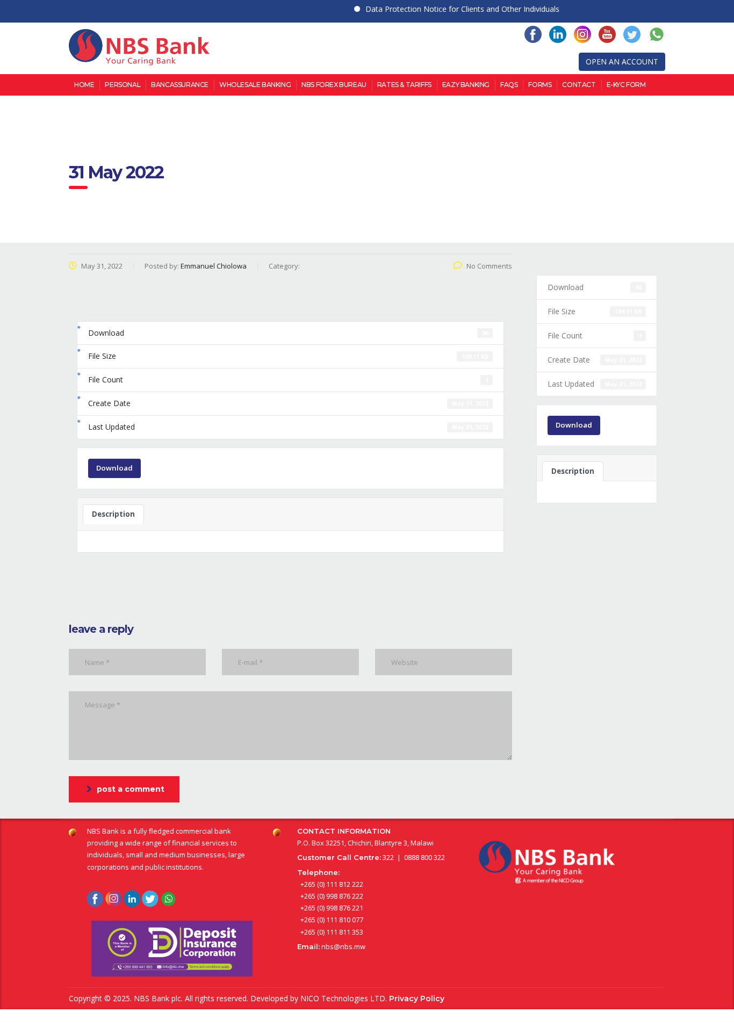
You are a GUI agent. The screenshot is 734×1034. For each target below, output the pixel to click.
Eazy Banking (466, 85)
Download (114, 468)
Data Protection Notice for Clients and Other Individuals (448, 9)
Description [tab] (113, 514)
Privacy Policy (416, 998)
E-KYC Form (626, 85)
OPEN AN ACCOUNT (622, 61)
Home (84, 85)
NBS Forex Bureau (333, 85)
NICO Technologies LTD (342, 998)
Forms (539, 85)
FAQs (508, 85)
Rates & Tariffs (404, 85)
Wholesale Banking (255, 85)
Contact (578, 85)
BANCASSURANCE (179, 85)
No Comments (489, 266)
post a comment (130, 789)
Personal (122, 85)
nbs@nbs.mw (343, 946)
